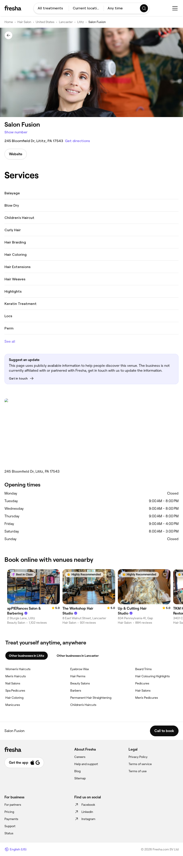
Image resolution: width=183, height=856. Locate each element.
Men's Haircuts (15, 676)
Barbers (75, 690)
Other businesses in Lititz (26, 655)
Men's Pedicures (146, 697)
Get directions (77, 141)
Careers (79, 757)
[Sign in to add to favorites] (54, 574)
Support (9, 826)
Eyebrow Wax (79, 669)
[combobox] (51, 8)
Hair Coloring (14, 697)
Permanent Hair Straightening (90, 697)
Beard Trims (143, 669)
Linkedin (87, 812)
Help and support (86, 764)
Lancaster (66, 22)
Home (8, 22)
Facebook (88, 804)
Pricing (9, 812)
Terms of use (138, 771)
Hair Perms (77, 676)
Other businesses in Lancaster (78, 655)
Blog (77, 771)
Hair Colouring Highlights (152, 676)
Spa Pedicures (15, 690)
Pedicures (142, 683)
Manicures (12, 705)
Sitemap (80, 778)
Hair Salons (143, 690)
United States (45, 22)
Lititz (80, 22)
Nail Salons (12, 683)
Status (8, 833)
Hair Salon (24, 22)
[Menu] (175, 8)
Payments (11, 819)
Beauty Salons (80, 683)
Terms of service (140, 764)
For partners (12, 804)
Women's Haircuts (18, 669)
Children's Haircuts (83, 705)
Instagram (88, 819)
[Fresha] (12, 8)
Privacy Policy (138, 757)
